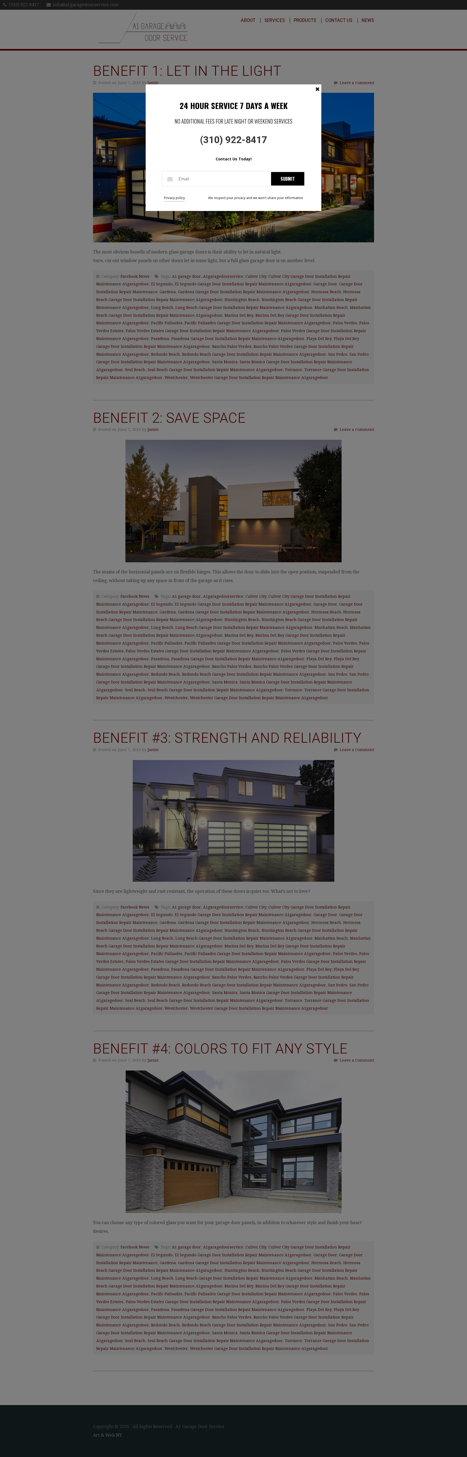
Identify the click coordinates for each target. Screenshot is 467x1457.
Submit (288, 179)
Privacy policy (174, 198)
